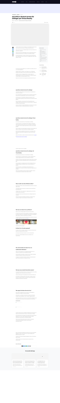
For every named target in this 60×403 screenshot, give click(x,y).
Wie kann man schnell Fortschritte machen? (43, 59)
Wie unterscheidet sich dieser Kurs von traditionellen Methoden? (43, 58)
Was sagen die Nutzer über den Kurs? (43, 61)
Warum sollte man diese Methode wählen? (43, 54)
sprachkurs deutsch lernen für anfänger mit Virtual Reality (43, 52)
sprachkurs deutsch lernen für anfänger (43, 49)
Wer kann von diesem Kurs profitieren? (42, 55)
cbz (27, 218)
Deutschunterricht (16, 20)
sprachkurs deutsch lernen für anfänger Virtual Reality (43, 51)
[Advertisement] (30, 8)
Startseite (13, 20)
